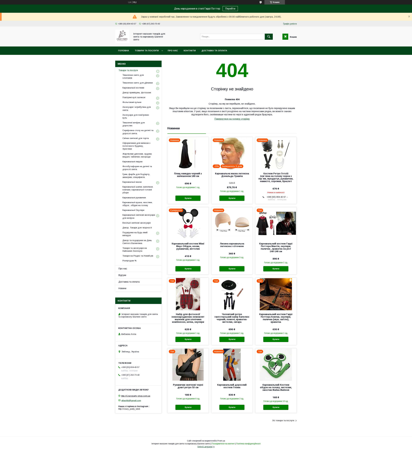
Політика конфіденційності (248, 444)
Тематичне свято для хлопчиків (133, 76)
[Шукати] (269, 37)
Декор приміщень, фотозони (136, 92)
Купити (188, 198)
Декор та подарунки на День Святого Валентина (137, 241)
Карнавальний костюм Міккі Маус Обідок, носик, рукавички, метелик (188, 246)
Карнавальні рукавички (134, 197)
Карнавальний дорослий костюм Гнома (232, 386)
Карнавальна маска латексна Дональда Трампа (232, 174)
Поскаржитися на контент (223, 444)
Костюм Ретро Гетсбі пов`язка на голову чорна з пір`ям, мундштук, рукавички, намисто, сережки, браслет (275, 177)
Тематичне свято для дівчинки (137, 83)
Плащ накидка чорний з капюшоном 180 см (188, 174)
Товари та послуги (147, 50)
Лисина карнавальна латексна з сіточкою (232, 244)
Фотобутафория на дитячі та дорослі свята (137, 167)
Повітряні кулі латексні (133, 97)
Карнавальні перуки (132, 161)
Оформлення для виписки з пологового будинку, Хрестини (136, 146)
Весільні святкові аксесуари (136, 223)
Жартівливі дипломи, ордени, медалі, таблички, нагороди (137, 155)
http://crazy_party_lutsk (129, 409)
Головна (123, 50)
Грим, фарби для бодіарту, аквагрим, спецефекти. (136, 175)
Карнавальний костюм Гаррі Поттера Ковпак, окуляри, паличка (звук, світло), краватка (275, 318)
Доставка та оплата (214, 50)
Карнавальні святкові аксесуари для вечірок (138, 216)
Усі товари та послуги (283, 420)
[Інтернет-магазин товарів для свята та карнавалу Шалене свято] (122, 42)
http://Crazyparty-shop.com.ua (135, 396)
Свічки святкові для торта (135, 138)
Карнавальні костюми (133, 88)
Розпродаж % (129, 260)
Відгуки (122, 275)
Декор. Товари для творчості (137, 227)
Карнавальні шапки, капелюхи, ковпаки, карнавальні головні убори (137, 190)
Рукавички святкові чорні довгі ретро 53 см (188, 386)
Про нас (173, 50)
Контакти (190, 50)
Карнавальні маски (132, 182)
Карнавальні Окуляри (133, 210)
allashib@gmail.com (131, 400)
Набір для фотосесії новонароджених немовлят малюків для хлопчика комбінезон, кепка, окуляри (188, 318)
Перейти (230, 8)
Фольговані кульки (131, 102)
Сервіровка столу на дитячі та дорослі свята (137, 131)
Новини (122, 288)
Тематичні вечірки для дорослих (133, 124)
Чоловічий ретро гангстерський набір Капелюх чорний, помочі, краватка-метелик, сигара (232, 318)
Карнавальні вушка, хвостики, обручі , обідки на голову (137, 203)
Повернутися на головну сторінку (232, 119)
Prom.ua (221, 441)
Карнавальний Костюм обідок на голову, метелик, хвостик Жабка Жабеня (276, 387)
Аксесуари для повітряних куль (135, 116)
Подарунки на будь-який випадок (134, 234)
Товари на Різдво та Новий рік (137, 256)
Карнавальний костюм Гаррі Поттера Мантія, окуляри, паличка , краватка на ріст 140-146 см (275, 247)
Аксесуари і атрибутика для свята (136, 108)
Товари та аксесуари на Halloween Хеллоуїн (134, 249)
